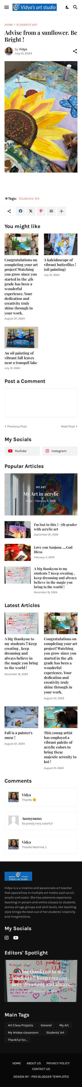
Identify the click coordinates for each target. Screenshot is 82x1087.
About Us (34, 1063)
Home (9, 24)
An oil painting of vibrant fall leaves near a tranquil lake (21, 358)
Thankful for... (18, 1040)
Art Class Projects (20, 1025)
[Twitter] (30, 211)
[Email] (51, 211)
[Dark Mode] (67, 7)
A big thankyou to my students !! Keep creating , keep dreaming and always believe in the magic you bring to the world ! (55, 578)
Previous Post (17, 426)
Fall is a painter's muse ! (18, 735)
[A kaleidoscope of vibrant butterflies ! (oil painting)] (61, 244)
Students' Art (26, 24)
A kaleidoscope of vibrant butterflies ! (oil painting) (60, 264)
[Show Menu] (6, 7)
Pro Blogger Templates (50, 1077)
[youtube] (15, 938)
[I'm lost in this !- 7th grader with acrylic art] (18, 529)
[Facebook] (20, 211)
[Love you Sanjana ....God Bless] (18, 552)
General (46, 1025)
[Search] (76, 7)
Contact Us (41, 1069)
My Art (64, 1025)
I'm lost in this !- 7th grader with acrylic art (55, 526)
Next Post (68, 426)
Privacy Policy (58, 1063)
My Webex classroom (23, 1032)
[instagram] (7, 938)
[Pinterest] (41, 211)
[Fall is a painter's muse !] (21, 717)
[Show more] (61, 211)
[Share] (74, 51)
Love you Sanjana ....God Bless (53, 549)
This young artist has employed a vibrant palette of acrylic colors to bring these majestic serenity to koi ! (60, 747)
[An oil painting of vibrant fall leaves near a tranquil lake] (21, 337)
